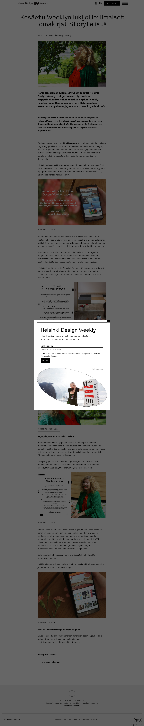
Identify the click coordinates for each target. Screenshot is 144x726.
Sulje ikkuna (97, 369)
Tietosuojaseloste (48, 356)
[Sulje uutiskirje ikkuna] (108, 321)
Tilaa (45, 360)
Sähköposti (47, 346)
